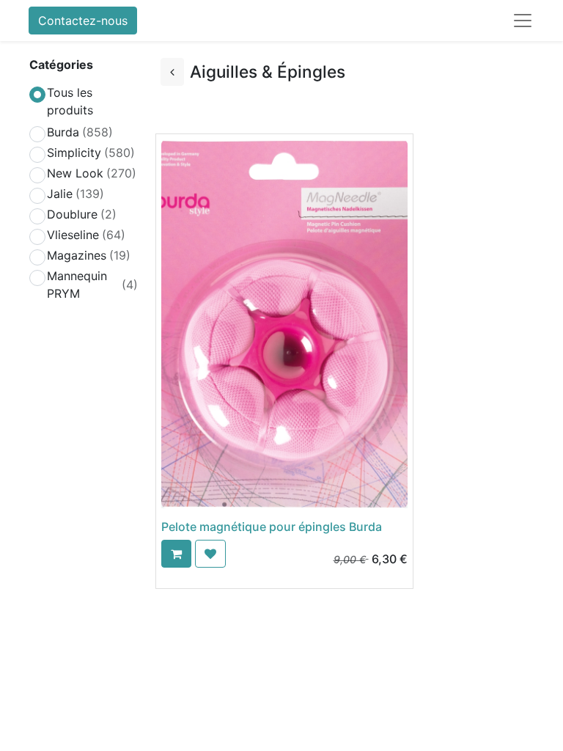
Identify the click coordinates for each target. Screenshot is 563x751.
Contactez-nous (83, 20)
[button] (176, 554)
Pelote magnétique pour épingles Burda (271, 526)
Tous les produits (70, 101)
